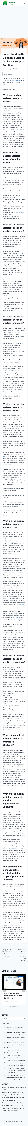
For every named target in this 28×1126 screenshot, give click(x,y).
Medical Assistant (7, 51)
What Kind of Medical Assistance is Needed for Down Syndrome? (22, 953)
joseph (5, 68)
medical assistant (14, 80)
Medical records (16, 618)
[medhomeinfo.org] (9, 3)
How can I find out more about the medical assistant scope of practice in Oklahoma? (16, 1078)
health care (5, 456)
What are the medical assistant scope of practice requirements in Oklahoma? (16, 1070)
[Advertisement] (14, 21)
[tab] (10, 1006)
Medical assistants (19, 130)
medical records (15, 848)
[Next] (23, 990)
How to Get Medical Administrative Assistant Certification (13, 995)
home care (20, 212)
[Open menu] (24, 3)
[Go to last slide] (4, 990)
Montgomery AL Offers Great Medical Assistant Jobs (7, 951)
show (11, 74)
